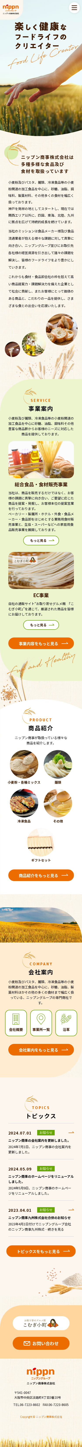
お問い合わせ (45, 1343)
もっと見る (38, 540)
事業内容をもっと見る (38, 643)
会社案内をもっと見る (38, 1050)
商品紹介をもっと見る (38, 875)
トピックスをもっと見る (38, 1251)
